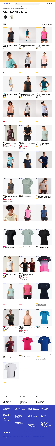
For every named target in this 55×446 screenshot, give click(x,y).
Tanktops (12, 20)
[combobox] (49, 24)
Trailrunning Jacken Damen (6, 397)
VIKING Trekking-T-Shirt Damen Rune (25, 246)
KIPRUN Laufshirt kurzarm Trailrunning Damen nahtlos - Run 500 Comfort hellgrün (43, 144)
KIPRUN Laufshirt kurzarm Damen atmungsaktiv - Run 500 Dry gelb (10, 95)
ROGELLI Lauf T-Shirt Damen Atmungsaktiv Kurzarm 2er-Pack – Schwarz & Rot (26, 275)
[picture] (11, 35)
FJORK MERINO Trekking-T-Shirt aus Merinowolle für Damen (27, 144)
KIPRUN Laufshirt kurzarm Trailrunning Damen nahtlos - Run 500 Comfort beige (26, 119)
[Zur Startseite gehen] (6, 3)
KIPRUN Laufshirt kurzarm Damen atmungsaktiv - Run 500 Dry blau (27, 46)
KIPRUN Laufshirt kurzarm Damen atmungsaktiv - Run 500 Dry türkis (10, 70)
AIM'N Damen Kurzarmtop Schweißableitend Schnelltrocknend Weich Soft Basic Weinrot (10, 355)
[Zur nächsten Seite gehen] (31, 391)
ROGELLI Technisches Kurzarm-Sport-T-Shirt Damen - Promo (43, 170)
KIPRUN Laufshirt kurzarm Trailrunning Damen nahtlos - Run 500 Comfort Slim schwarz (26, 95)
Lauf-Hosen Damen (22, 401)
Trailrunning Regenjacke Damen (7, 400)
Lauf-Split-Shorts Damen (23, 402)
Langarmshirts (6, 20)
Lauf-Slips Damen (5, 402)
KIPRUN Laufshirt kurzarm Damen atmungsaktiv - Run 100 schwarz (10, 46)
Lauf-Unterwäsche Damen (40, 401)
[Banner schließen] (51, 1)
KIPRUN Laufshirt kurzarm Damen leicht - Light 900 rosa (27, 223)
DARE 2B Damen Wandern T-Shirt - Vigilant (9, 143)
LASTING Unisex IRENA (22, 354)
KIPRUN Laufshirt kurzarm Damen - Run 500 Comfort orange (10, 119)
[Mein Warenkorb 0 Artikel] (51, 4)
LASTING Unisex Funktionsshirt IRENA (42, 327)
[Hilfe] (48, 4)
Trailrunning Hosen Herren (23, 403)
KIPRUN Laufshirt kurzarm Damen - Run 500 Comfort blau (43, 95)
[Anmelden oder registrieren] (49, 4)
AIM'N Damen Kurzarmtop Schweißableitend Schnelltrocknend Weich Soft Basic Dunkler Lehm (44, 197)
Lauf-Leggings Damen (39, 402)
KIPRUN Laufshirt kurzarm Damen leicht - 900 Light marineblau (44, 223)
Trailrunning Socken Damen (40, 400)
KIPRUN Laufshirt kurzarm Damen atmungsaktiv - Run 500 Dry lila (44, 119)
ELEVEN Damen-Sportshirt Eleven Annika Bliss (43, 273)
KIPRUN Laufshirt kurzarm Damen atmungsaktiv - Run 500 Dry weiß (27, 70)
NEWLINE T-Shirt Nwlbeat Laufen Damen (25, 196)
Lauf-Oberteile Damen (23, 400)
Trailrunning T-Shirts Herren (23, 396)
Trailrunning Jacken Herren (6, 403)
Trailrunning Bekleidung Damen (7, 401)
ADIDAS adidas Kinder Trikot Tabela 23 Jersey (43, 354)
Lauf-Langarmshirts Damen (40, 397)
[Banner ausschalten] (50, 1)
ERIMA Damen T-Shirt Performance (8, 247)
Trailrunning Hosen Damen (40, 396)
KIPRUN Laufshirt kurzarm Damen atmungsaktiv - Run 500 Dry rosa (44, 70)
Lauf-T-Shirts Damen (5, 396)
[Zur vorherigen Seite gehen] (24, 391)
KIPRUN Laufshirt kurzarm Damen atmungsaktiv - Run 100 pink (44, 46)
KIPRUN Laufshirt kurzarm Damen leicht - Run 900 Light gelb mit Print (11, 223)
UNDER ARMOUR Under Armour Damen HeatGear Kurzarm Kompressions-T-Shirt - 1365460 (44, 301)
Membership (40, 6)
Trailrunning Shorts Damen (23, 397)
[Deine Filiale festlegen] (46, 4)
